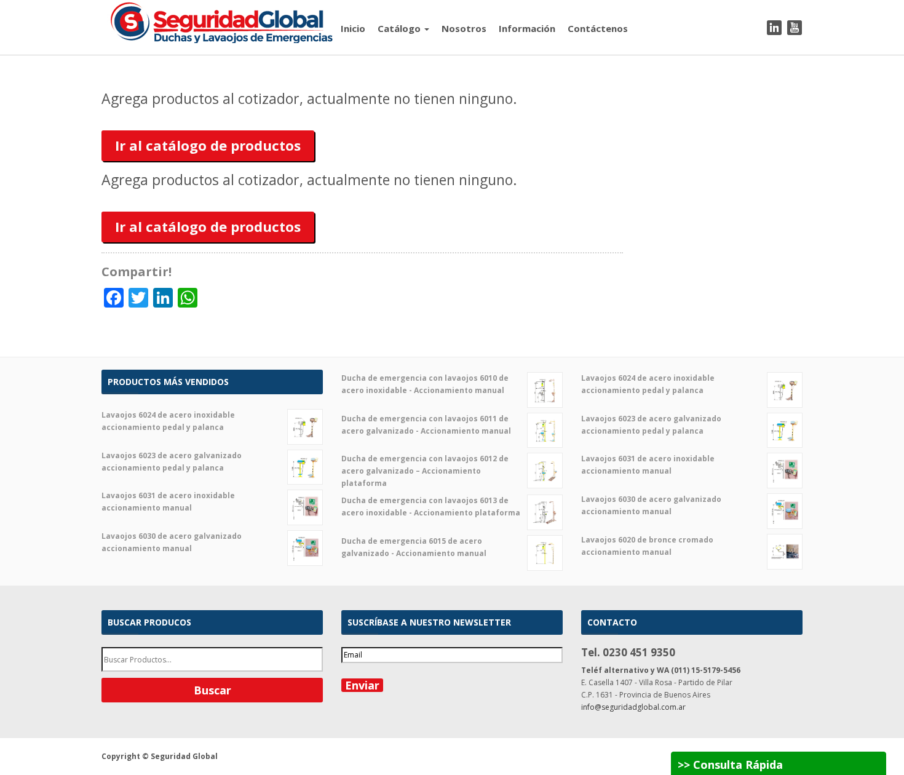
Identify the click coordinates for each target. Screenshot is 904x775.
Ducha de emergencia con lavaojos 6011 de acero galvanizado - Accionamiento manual (426, 424)
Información (527, 28)
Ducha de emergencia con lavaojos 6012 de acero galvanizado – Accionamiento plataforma (425, 470)
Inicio (353, 28)
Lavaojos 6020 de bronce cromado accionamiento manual (647, 546)
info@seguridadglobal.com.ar (633, 707)
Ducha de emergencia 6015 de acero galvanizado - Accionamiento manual (413, 547)
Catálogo (400, 28)
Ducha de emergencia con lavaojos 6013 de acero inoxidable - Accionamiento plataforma (430, 506)
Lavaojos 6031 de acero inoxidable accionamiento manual (168, 501)
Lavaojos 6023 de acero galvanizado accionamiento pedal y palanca (171, 461)
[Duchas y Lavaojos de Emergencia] (217, 20)
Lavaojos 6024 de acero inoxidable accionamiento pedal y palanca (168, 421)
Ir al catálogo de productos (208, 145)
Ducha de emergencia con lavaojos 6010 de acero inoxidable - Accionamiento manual (425, 384)
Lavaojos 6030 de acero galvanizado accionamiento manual (171, 542)
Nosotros (464, 28)
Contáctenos (598, 28)
